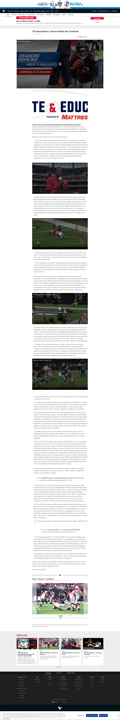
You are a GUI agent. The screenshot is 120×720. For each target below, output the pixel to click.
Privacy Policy (21, 683)
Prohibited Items (63, 686)
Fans (49, 681)
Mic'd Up (102, 679)
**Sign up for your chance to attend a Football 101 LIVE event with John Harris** (56, 124)
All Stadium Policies (63, 688)
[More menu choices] (59, 10)
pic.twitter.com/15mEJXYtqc (75, 478)
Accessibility (21, 695)
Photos (49, 677)
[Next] (70, 616)
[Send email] (83, 37)
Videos (102, 677)
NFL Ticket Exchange (78, 683)
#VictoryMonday (53, 529)
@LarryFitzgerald (60, 478)
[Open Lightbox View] (60, 601)
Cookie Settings (80, 715)
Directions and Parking (63, 683)
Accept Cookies (103, 715)
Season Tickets (78, 686)
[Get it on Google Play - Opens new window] (65, 702)
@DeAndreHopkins (48, 478)
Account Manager (78, 679)
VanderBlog (37, 681)
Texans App (22, 697)
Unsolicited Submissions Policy (22, 688)
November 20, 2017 (70, 532)
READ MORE (97, 18)
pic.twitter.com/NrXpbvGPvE (71, 529)
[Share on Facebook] (77, 37)
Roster (92, 679)
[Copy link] (86, 37)
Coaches (91, 683)
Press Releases (37, 679)
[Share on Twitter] (80, 37)
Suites (78, 688)
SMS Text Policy (22, 690)
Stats (92, 686)
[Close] (97, 22)
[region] (60, 715)
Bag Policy (63, 681)
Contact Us (22, 679)
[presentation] (102, 667)
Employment (21, 681)
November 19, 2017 (66, 480)
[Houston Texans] (60, 708)
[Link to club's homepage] (4, 11)
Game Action (49, 683)
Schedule (91, 681)
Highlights (102, 681)
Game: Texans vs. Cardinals (43, 579)
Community (49, 679)
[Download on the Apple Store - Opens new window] (55, 702)
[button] (60, 64)
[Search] (91, 11)
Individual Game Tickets (78, 681)
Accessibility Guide (63, 679)
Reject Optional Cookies (92, 715)
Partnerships (21, 686)
